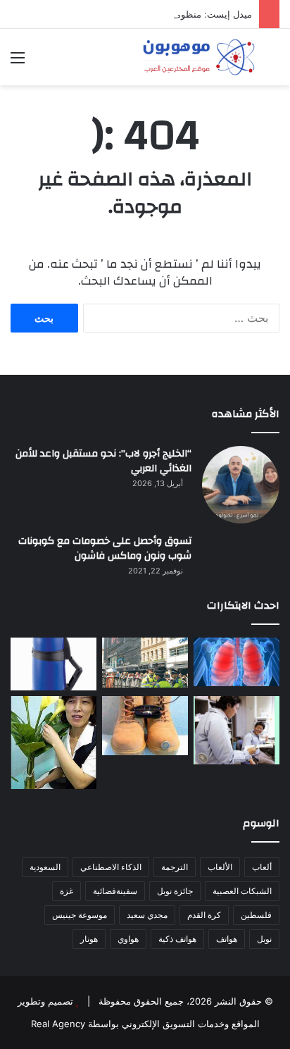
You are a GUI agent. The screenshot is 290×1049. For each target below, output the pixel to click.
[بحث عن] (272, 62)
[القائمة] (18, 62)
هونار (89, 938)
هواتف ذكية (177, 938)
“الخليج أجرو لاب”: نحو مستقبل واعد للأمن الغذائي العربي (103, 461)
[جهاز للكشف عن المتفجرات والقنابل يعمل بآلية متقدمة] (145, 663)
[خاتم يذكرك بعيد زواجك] (145, 725)
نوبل (264, 938)
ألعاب (262, 867)
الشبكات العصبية (242, 891)
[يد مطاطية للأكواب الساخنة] (53, 664)
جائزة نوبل (175, 891)
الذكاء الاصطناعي (110, 867)
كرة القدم (204, 915)
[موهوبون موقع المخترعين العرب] (198, 57)
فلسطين (256, 915)
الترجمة (174, 867)
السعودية (45, 867)
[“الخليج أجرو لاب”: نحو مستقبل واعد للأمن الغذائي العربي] (240, 484)
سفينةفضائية (115, 891)
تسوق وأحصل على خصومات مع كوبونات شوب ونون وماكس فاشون (104, 549)
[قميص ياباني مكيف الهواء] (236, 730)
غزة (66, 891)
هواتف (226, 938)
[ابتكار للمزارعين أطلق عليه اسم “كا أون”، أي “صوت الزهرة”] (53, 742)
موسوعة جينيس (79, 915)
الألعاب (220, 867)
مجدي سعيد (147, 915)
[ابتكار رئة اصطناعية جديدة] (236, 662)
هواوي (128, 938)
